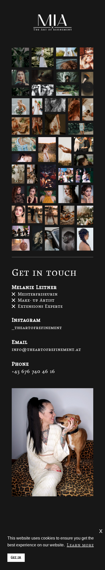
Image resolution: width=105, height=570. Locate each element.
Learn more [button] (80, 545)
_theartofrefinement (37, 327)
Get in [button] (16, 557)
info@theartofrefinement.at (46, 349)
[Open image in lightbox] (20, 57)
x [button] (100, 530)
